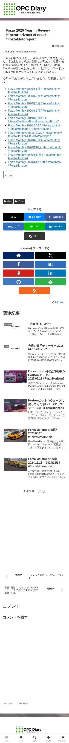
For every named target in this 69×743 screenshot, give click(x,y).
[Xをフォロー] (50, 255)
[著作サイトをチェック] (18, 255)
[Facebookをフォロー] (18, 264)
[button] (34, 236)
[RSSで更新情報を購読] (34, 290)
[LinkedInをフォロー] (50, 273)
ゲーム (21, 201)
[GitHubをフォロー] (18, 281)
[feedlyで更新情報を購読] (50, 281)
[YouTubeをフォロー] (18, 273)
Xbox (9, 201)
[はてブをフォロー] (50, 264)
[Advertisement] (34, 528)
